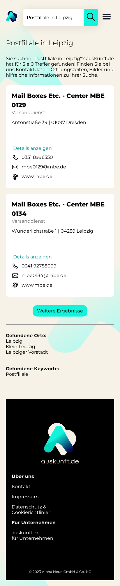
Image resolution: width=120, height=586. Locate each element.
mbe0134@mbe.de (44, 275)
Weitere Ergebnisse (60, 311)
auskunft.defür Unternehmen (32, 535)
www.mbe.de (37, 176)
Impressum (25, 496)
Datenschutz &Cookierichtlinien (32, 509)
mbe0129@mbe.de (44, 167)
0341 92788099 (39, 266)
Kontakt (21, 486)
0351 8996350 (37, 157)
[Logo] (8, 16)
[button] (106, 17)
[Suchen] (91, 17)
